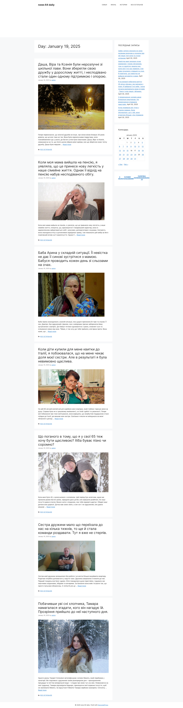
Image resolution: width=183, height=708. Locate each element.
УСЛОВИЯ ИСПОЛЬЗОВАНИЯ (127, 177)
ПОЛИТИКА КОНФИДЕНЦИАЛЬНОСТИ (142, 177)
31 (135, 159)
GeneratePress (103, 705)
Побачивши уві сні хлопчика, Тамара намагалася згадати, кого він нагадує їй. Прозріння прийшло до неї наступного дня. (73, 608)
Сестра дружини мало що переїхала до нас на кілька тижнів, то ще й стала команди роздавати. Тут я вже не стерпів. (72, 529)
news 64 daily (46, 4)
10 (135, 146)
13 (120, 151)
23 (131, 155)
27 (120, 159)
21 (124, 155)
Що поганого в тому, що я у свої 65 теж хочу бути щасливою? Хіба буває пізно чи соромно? (72, 440)
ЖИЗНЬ (113, 5)
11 (139, 146)
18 (139, 151)
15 (127, 151)
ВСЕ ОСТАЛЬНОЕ (137, 5)
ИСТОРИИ (123, 5)
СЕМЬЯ (104, 5)
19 (143, 151)
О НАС (119, 177)
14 (124, 151)
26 (143, 155)
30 (131, 159)
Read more (67, 144)
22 (128, 155)
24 (135, 155)
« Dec (120, 164)
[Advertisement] (91, 24)
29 (128, 159)
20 (120, 155)
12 (143, 146)
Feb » (126, 164)
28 (124, 159)
